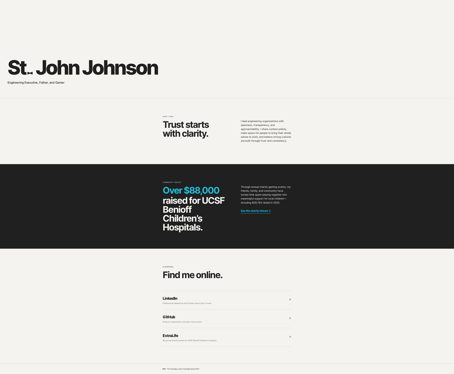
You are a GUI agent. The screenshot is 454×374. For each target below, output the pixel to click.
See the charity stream (256, 210)
